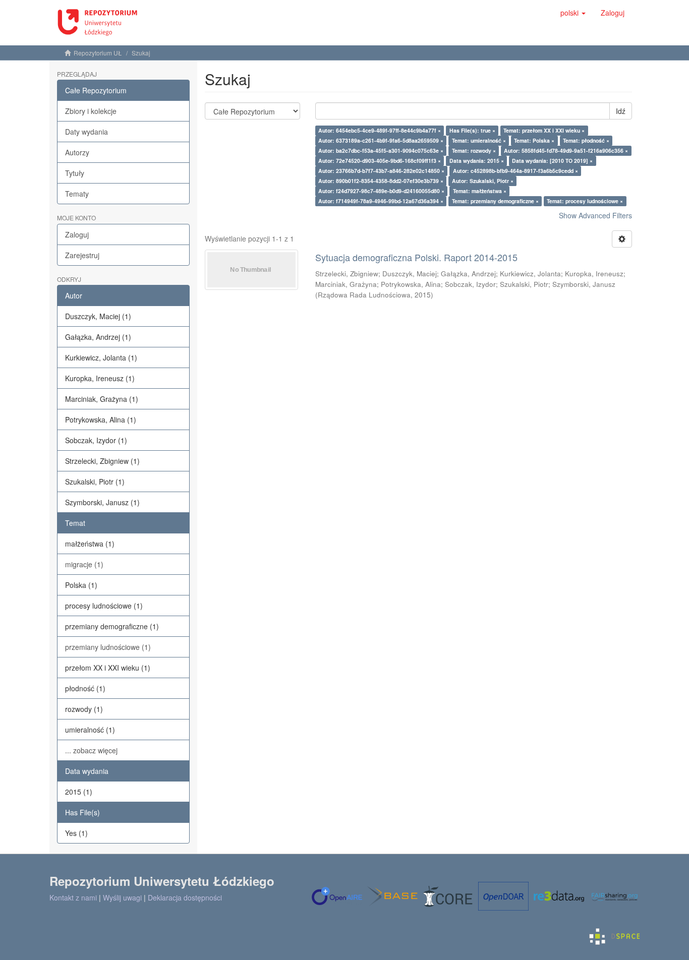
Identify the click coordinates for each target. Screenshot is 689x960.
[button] (573, 12)
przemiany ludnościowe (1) (108, 647)
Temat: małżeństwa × (479, 191)
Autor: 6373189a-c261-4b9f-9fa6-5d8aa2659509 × (380, 140)
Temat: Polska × (534, 140)
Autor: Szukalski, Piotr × (482, 181)
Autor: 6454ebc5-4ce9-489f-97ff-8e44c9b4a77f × (379, 130)
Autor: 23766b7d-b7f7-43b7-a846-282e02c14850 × (381, 170)
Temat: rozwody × (474, 150)
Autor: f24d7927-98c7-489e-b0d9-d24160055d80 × (381, 191)
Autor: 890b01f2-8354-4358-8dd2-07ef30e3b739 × (380, 181)
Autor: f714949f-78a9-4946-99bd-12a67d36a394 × (380, 201)
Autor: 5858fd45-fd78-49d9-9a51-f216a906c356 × (566, 150)
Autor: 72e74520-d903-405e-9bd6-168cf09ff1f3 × (379, 160)
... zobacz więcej (91, 750)
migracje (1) (84, 564)
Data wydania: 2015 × (476, 160)
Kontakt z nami (73, 897)
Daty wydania (86, 132)
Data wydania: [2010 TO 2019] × (552, 160)
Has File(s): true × (472, 130)
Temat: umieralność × (479, 140)
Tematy (77, 194)
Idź (620, 111)
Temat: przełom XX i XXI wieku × (544, 130)
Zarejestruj (82, 255)
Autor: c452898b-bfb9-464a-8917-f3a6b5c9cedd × (515, 170)
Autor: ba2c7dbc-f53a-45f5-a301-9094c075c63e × (380, 150)
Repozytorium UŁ (98, 52)
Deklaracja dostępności (185, 897)
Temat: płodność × (586, 140)
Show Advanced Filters (595, 215)
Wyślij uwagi (122, 897)
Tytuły (74, 173)
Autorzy (77, 152)
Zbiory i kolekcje (91, 111)
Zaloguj (77, 234)
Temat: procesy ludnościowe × (585, 201)
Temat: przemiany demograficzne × (495, 201)
